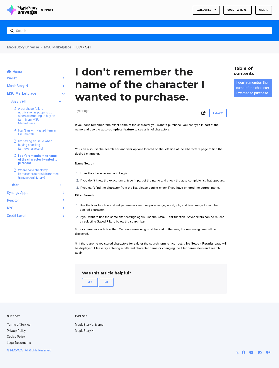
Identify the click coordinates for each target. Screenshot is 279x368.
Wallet (12, 78)
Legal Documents (19, 342)
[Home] (22, 10)
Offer (14, 185)
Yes (90, 282)
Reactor (13, 200)
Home (17, 72)
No (106, 282)
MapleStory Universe (23, 47)
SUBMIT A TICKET (237, 10)
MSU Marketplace (57, 47)
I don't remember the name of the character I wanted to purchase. (38, 159)
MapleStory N (17, 86)
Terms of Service (19, 324)
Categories (204, 10)
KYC (10, 208)
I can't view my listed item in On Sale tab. (37, 132)
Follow (218, 112)
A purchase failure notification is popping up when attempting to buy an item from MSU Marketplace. (36, 116)
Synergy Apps (17, 193)
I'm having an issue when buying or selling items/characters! (35, 144)
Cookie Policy (16, 336)
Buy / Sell (83, 47)
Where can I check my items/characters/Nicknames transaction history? (38, 173)
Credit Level (16, 216)
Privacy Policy (16, 330)
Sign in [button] (263, 10)
